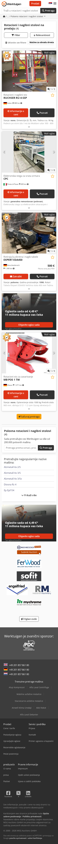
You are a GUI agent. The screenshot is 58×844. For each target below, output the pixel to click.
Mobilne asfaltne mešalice (29, 694)
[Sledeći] (54, 71)
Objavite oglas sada (29, 324)
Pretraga (49, 10)
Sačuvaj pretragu (30, 416)
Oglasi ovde (30, 619)
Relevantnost (42, 35)
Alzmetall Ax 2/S (12, 467)
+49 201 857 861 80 (19, 665)
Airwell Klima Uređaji (22, 707)
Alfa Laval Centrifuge (39, 687)
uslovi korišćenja (35, 838)
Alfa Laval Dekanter (29, 714)
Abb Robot (41, 707)
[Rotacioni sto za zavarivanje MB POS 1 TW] (29, 353)
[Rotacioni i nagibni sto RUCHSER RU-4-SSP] (29, 71)
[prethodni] (4, 71)
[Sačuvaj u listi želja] (52, 95)
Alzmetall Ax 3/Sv (13, 478)
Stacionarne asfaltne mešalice (29, 701)
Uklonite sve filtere (16, 42)
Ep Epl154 (9, 490)
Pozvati (44, 112)
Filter (17, 35)
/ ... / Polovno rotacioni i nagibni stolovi (24, 16)
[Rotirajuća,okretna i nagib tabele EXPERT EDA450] (29, 233)
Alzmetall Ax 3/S (12, 472)
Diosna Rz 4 (10, 484)
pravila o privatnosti (17, 838)
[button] (54, 3)
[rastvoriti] (29, 127)
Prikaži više (30, 495)
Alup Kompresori (17, 687)
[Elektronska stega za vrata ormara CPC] (29, 152)
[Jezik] (50, 3)
